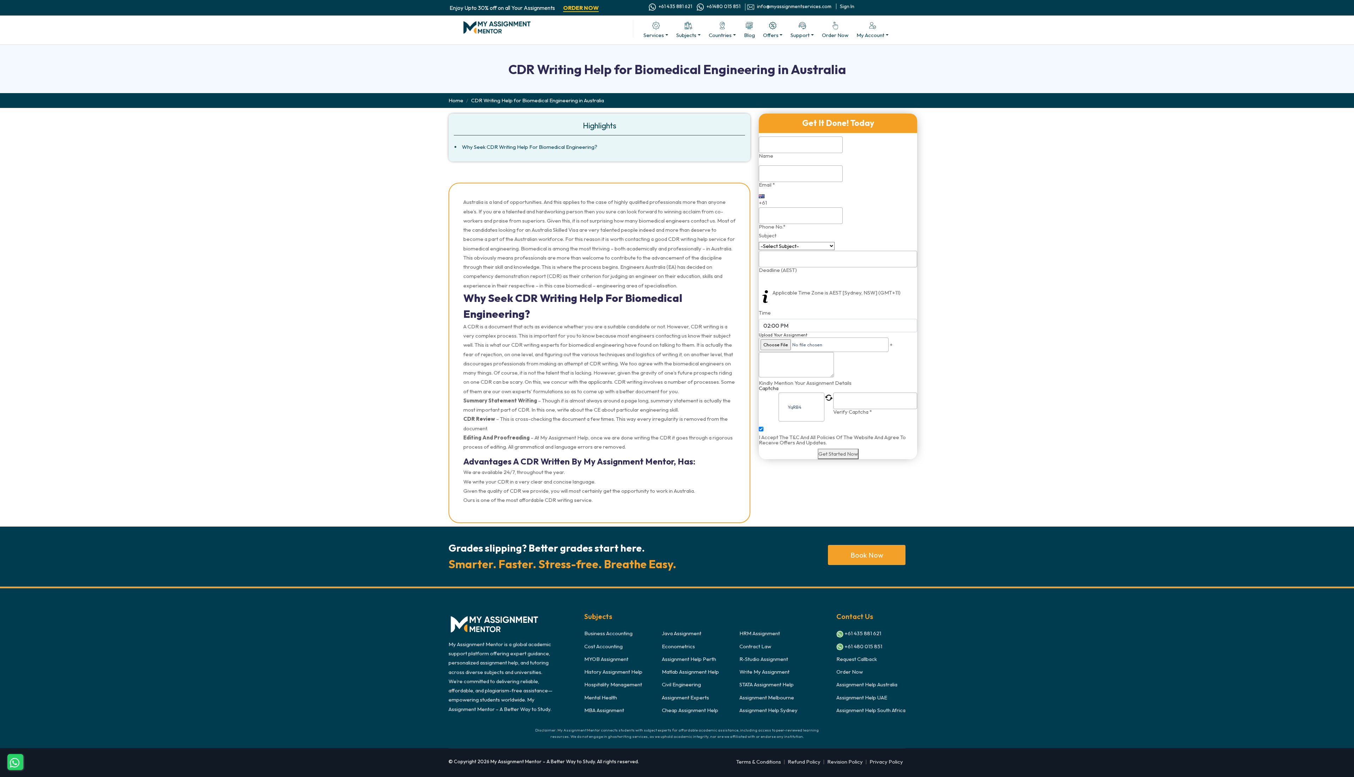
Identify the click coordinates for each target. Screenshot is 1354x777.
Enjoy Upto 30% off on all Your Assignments (524, 7)
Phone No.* (772, 226)
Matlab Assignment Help (690, 671)
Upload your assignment (783, 335)
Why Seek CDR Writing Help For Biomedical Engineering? (529, 147)
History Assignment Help (613, 671)
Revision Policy (845, 761)
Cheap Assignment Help (690, 710)
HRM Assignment (759, 633)
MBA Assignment (604, 710)
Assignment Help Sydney (768, 710)
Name (766, 155)
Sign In (847, 6)
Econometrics (678, 646)
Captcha (769, 388)
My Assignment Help (564, 437)
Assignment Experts (685, 697)
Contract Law (755, 646)
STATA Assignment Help (766, 684)
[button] (773, 30)
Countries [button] (720, 35)
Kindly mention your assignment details (805, 383)
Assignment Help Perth (689, 659)
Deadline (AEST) (778, 270)
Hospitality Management (613, 684)
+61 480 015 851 (862, 646)
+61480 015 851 (723, 7)
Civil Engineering (681, 684)
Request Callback (856, 659)
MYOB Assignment (606, 659)
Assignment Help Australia (866, 684)
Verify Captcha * (852, 411)
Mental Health (600, 697)
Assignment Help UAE (861, 697)
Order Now (849, 671)
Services (654, 35)
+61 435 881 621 (675, 7)
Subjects (686, 35)
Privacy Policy (886, 761)
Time (765, 312)
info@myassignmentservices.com (793, 7)
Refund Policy (804, 761)
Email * (767, 184)
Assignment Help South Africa (870, 710)
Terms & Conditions (758, 761)
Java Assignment (681, 633)
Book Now (866, 555)
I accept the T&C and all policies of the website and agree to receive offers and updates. (832, 440)
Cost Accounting (603, 646)
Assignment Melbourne (766, 697)
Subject (767, 235)
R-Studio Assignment (763, 659)
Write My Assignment (764, 671)
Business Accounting (608, 633)
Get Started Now (838, 453)
